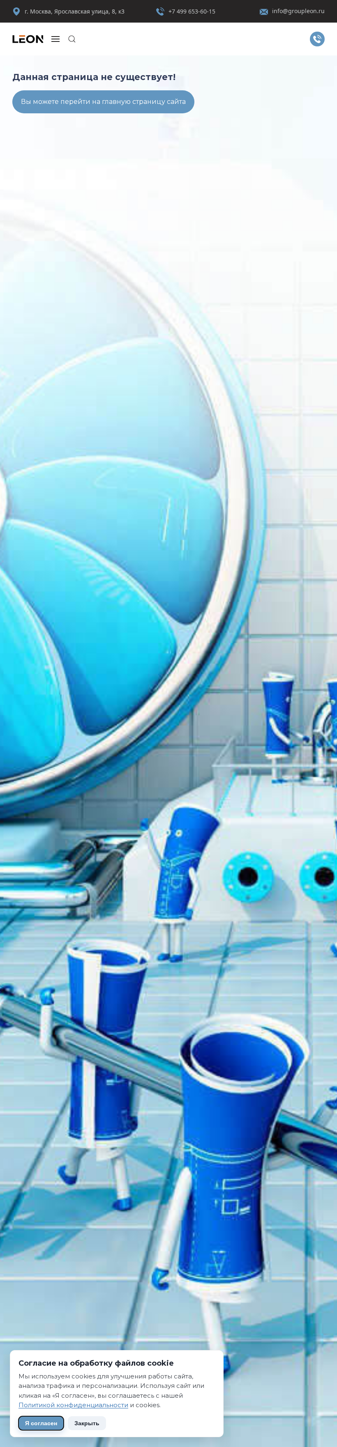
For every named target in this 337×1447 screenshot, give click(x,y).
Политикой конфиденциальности (73, 1405)
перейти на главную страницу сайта (123, 102)
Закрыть (86, 1423)
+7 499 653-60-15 (191, 11)
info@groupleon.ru (298, 11)
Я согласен (41, 1423)
